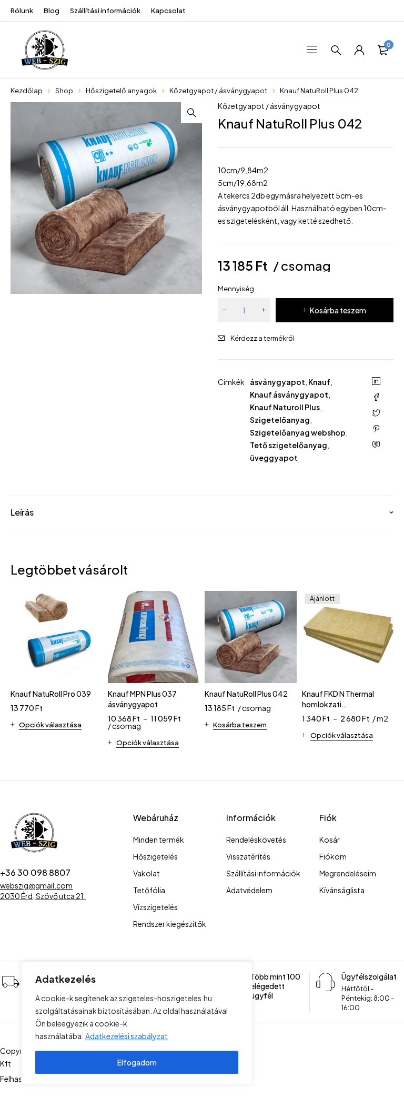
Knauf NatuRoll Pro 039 (51, 693)
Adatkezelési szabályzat (126, 1036)
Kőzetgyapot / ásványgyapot (218, 90)
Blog (51, 10)
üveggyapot (274, 457)
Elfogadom (137, 1062)
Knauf (319, 382)
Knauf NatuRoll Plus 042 (246, 693)
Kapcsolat (168, 10)
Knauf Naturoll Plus (285, 407)
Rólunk (22, 10)
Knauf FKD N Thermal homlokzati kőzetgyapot (338, 704)
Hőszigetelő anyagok (121, 90)
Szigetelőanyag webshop (298, 432)
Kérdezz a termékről (262, 338)
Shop (64, 90)
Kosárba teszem (338, 310)
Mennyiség (236, 288)
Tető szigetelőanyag (288, 445)
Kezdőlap (27, 90)
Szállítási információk (105, 10)
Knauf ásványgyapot (289, 394)
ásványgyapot (277, 382)
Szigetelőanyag (280, 419)
